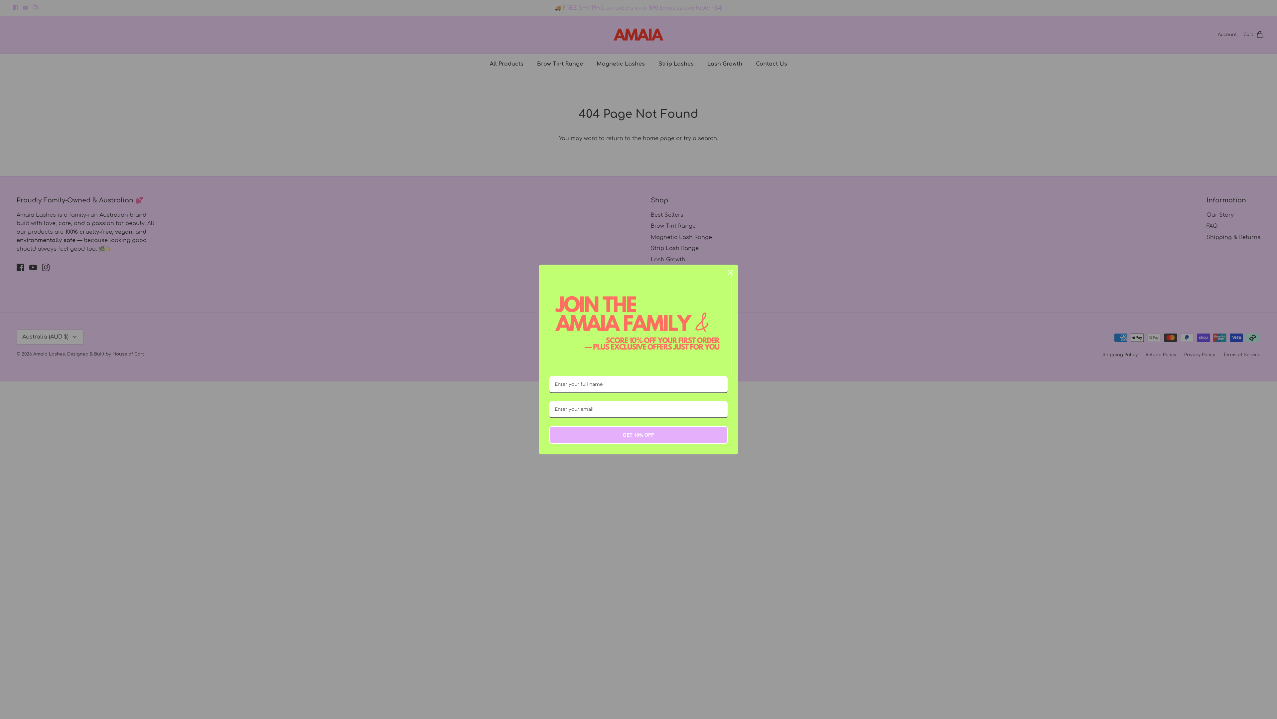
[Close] (730, 273)
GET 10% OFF (638, 434)
